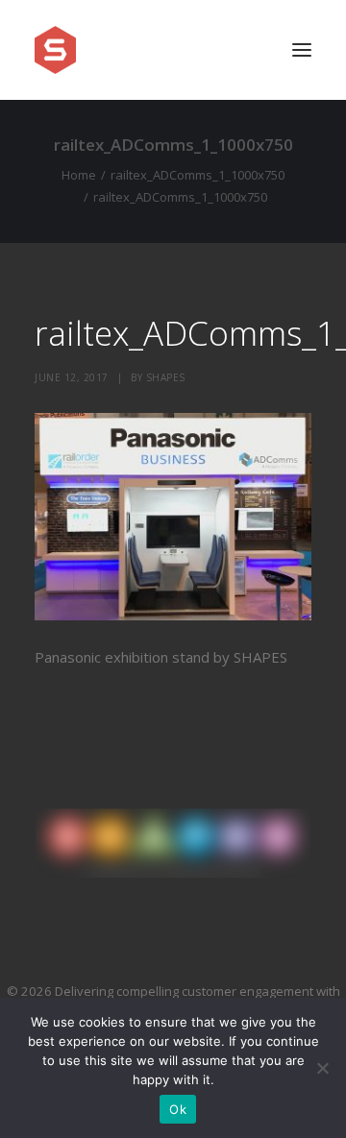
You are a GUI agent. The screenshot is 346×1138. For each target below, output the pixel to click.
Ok (177, 1109)
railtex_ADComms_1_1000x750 (197, 174)
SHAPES (165, 377)
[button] (302, 50)
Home (79, 174)
